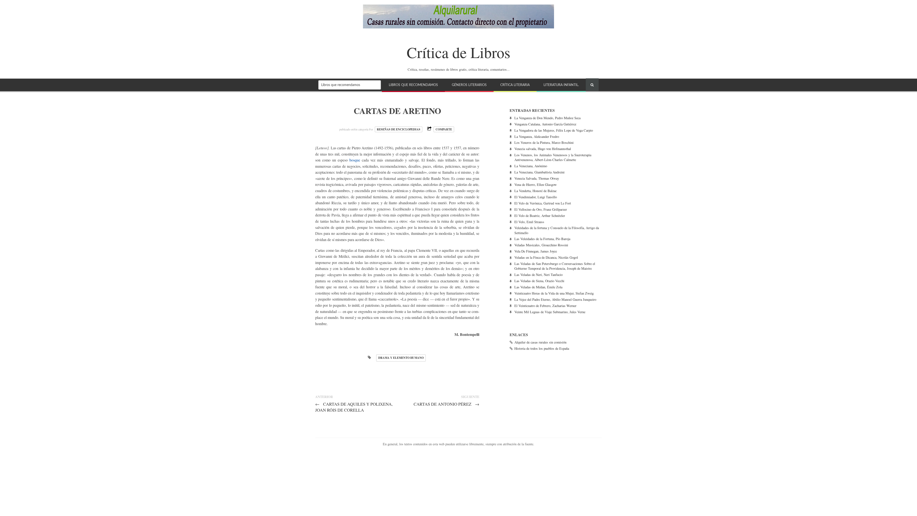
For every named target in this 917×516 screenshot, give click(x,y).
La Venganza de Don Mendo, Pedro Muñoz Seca (547, 118)
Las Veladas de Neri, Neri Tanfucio (538, 274)
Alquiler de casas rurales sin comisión (540, 342)
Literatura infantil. (561, 85)
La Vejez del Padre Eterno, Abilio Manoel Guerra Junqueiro (555, 299)
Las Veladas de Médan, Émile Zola (538, 287)
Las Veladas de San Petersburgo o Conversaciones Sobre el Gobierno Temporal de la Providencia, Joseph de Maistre (554, 266)
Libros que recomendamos (413, 85)
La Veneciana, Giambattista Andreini (539, 172)
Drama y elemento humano (401, 358)
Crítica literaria (515, 85)
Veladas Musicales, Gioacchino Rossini (541, 245)
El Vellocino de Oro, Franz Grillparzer (540, 209)
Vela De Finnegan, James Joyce (535, 251)
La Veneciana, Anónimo (530, 166)
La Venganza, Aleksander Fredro (536, 136)
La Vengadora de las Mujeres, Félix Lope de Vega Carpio (553, 130)
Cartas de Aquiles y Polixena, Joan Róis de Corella (354, 407)
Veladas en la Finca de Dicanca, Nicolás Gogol (546, 257)
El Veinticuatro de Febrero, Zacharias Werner (545, 305)
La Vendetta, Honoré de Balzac (535, 190)
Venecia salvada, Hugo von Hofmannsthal (542, 148)
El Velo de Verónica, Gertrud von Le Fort (542, 203)
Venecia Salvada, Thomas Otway (536, 178)
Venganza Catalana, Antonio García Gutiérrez (545, 124)
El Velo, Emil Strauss (529, 222)
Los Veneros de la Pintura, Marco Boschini (544, 142)
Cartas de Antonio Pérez (446, 404)
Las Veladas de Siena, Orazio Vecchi (539, 281)
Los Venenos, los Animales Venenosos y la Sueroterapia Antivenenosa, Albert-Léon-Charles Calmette (552, 157)
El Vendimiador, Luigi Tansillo (535, 197)
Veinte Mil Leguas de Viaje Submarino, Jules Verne (549, 312)
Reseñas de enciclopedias (398, 129)
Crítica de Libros (458, 52)
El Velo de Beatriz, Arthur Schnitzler (539, 215)
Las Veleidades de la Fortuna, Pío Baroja (542, 238)
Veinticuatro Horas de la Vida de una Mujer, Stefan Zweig (554, 293)
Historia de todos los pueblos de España (541, 348)
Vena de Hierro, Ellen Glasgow (535, 184)
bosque (354, 159)
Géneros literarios (469, 85)
